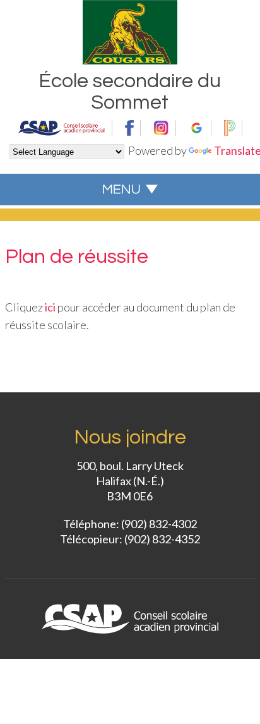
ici (50, 307)
